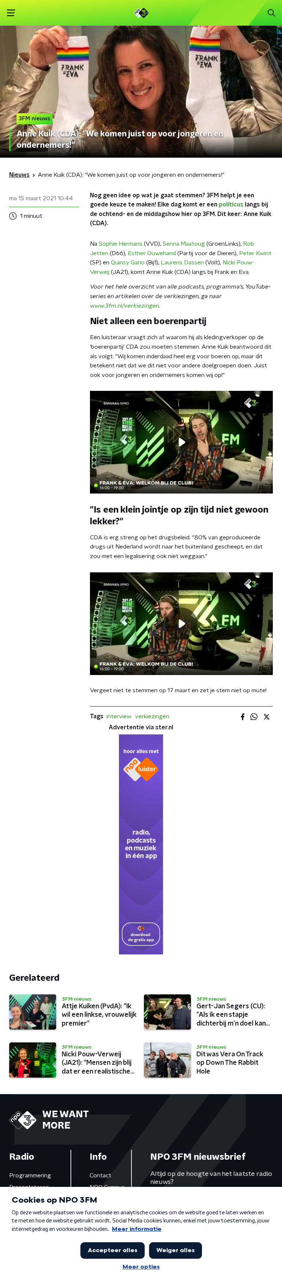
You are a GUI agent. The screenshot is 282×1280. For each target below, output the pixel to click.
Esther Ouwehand (152, 253)
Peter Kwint (255, 253)
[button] (11, 13)
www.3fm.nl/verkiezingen (124, 306)
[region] (181, 442)
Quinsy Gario (128, 262)
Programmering (30, 1175)
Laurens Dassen (182, 262)
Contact (100, 1175)
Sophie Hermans (120, 244)
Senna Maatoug (184, 244)
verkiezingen (152, 716)
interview (118, 716)
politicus (231, 205)
